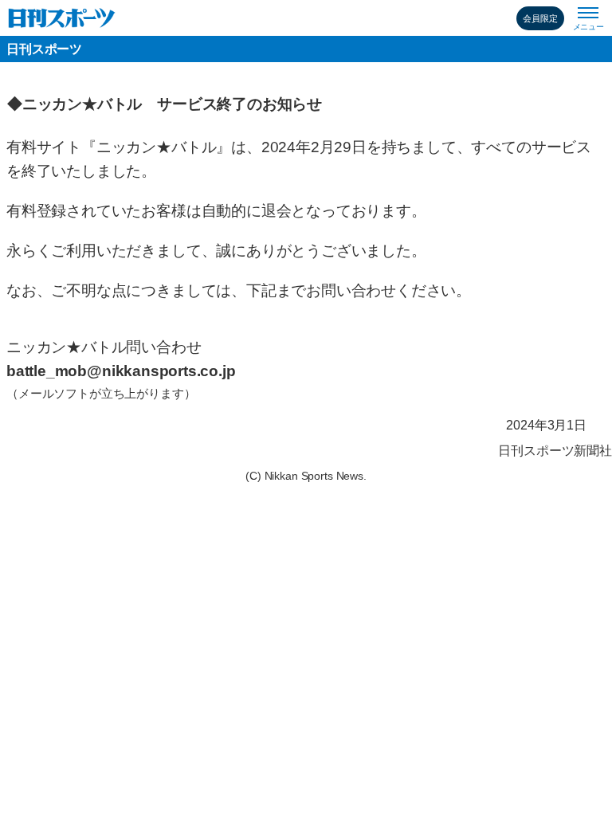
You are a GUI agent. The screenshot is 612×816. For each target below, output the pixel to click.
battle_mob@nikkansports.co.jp (120, 371)
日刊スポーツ (44, 49)
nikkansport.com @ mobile (62, 18)
